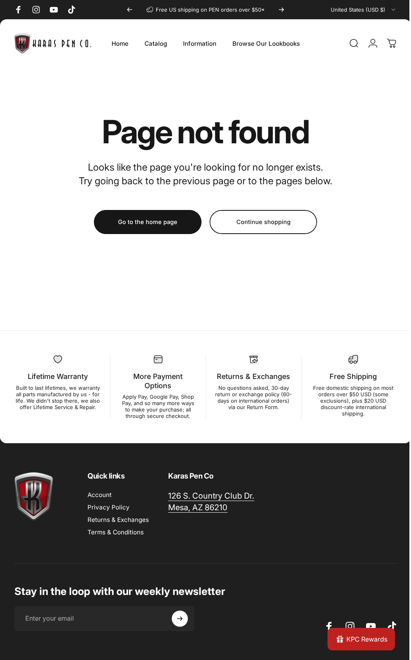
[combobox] (364, 9)
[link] (211, 496)
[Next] (281, 9)
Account (99, 495)
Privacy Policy (108, 507)
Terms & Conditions (115, 532)
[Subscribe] (180, 619)
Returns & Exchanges (118, 520)
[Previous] (129, 9)
